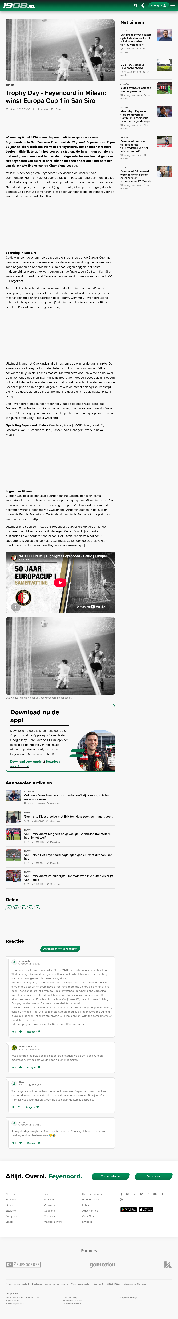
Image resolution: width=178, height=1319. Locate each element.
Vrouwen (49, 1205)
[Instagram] (129, 1194)
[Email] (16, 907)
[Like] (13, 1107)
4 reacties (42, 109)
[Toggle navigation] (172, 5)
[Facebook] (23, 907)
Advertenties (90, 1211)
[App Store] (146, 1210)
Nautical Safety (70, 1297)
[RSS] (123, 1199)
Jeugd (9, 1222)
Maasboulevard (53, 1222)
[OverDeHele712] (14, 1048)
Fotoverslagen (91, 1200)
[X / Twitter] (8, 907)
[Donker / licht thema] (143, 5)
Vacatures (153, 1176)
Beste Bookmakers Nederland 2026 (22, 1297)
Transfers (11, 1200)
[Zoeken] (136, 5)
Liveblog (87, 1222)
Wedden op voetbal (15, 1303)
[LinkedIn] (37, 907)
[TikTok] (163, 1194)
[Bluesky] (142, 1194)
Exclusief (11, 1211)
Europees (11, 1216)
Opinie (10, 1205)
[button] (65, 962)
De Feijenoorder (92, 1194)
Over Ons (88, 1216)
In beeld (87, 1205)
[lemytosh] (14, 962)
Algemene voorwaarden (56, 1284)
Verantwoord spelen (80, 1284)
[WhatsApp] (30, 907)
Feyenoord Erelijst (129, 1297)
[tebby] (14, 1123)
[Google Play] (128, 1210)
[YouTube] (156, 1194)
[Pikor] (14, 1083)
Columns (49, 1211)
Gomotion (142, 1284)
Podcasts (49, 1216)
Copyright (98, 1284)
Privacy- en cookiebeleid (17, 1284)
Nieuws (10, 1194)
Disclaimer (37, 1284)
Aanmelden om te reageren (60, 949)
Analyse (49, 1200)
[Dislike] (21, 1031)
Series (47, 1194)
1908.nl (19, 5)
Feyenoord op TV (14, 1300)
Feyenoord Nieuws (72, 1303)
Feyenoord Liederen (72, 1300)
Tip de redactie (110, 1176)
